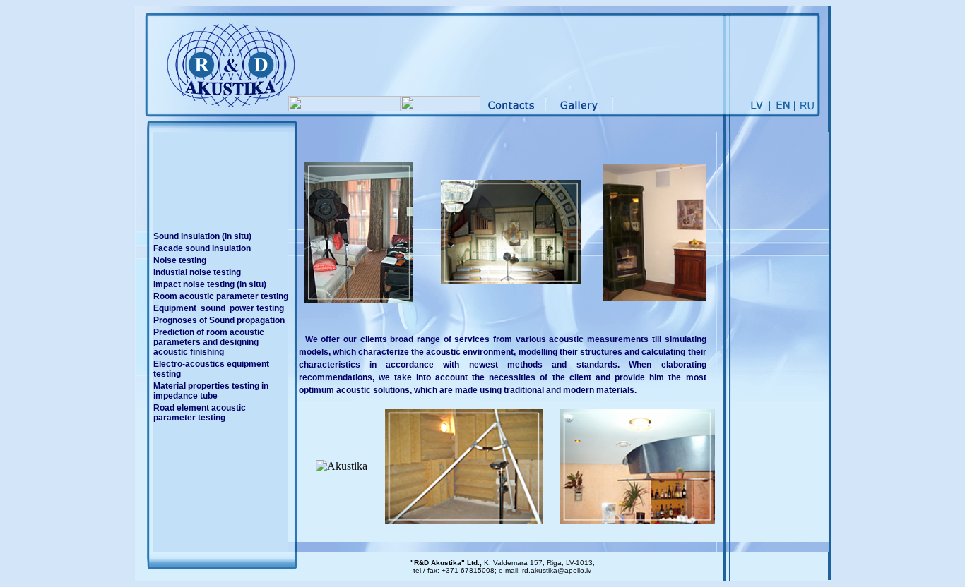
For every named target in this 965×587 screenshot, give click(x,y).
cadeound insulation (202, 248)
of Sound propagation (242, 320)
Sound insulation (202, 236)
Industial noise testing (197, 272)
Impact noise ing (209, 284)
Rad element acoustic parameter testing (199, 413)
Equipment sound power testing (218, 308)
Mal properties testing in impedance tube (210, 391)
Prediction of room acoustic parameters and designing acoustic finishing (208, 342)
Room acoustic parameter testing (220, 296)
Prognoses (175, 320)
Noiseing (179, 260)
